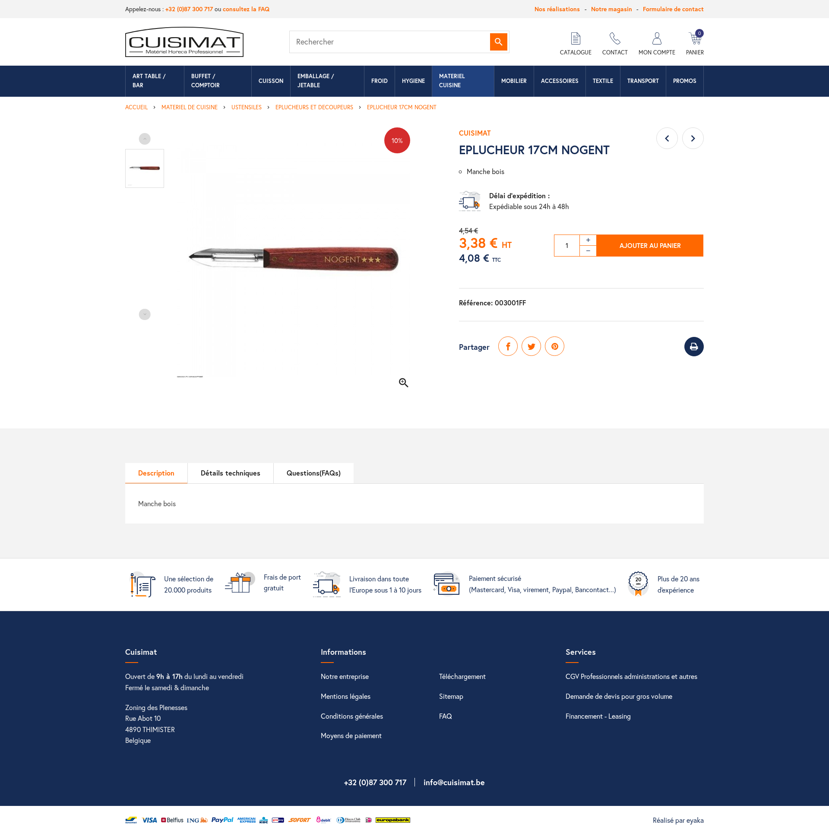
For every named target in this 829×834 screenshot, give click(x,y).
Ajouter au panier (650, 245)
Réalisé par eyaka (678, 819)
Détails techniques (230, 472)
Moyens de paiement (351, 735)
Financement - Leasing (598, 715)
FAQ (445, 715)
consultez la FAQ (246, 9)
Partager (508, 346)
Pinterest (554, 346)
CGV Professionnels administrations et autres (631, 676)
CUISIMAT (475, 132)
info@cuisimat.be (454, 782)
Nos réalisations (557, 9)
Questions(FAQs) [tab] (314, 472)
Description (156, 472)
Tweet (531, 346)
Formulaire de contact (673, 9)
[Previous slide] (145, 139)
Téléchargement (462, 676)
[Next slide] (145, 314)
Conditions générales (352, 715)
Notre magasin (611, 9)
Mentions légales (345, 696)
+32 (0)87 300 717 (189, 9)
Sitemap (451, 696)
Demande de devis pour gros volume (619, 696)
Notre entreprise (345, 676)
